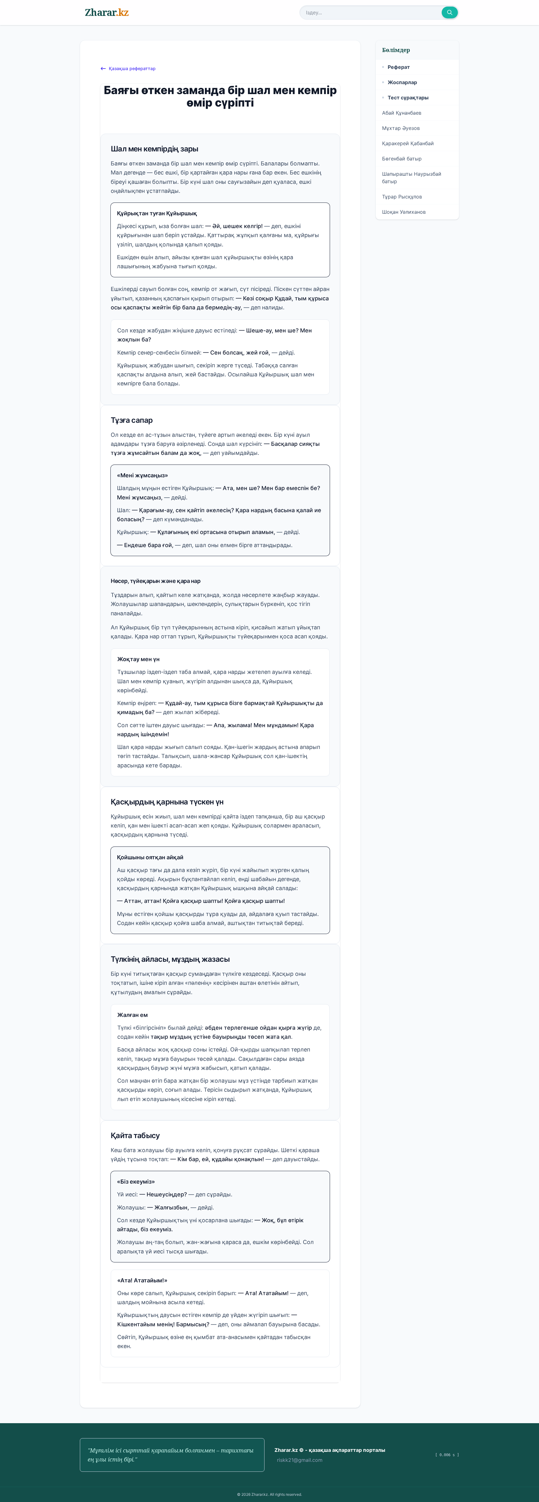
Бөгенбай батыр (402, 158)
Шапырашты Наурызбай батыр (411, 177)
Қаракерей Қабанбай (408, 143)
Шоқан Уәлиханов (404, 212)
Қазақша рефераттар (132, 68)
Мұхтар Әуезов (401, 128)
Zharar (107, 12)
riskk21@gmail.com (300, 1460)
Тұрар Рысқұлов (402, 196)
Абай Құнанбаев (401, 113)
